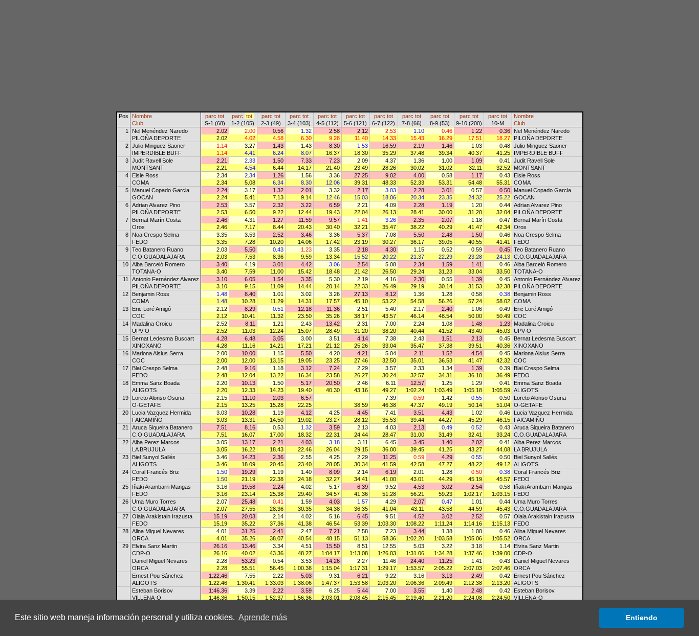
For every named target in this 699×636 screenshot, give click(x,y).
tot (221, 116)
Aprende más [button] (262, 617)
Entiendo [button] (642, 618)
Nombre (142, 116)
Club (137, 123)
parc (210, 116)
